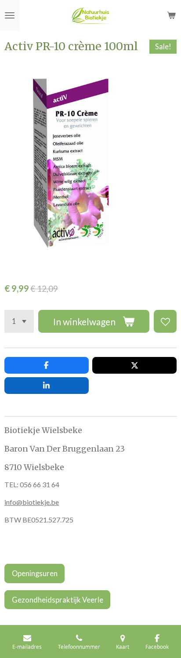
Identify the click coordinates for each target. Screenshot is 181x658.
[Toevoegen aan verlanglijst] (165, 321)
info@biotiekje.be (31, 502)
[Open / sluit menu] (9, 15)
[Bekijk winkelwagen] (171, 15)
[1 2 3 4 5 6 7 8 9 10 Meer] (19, 321)
